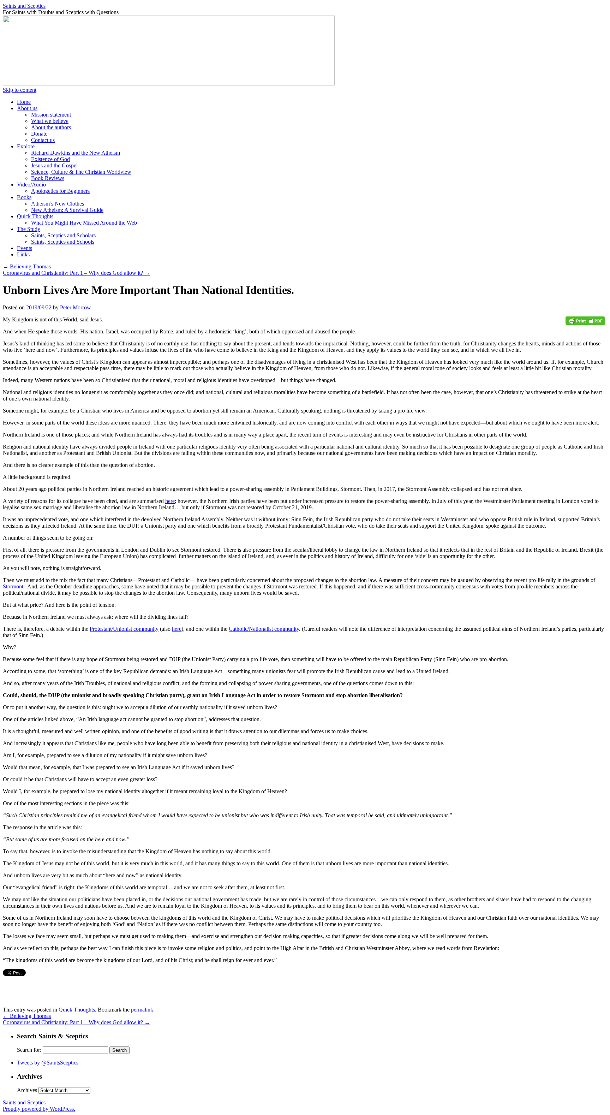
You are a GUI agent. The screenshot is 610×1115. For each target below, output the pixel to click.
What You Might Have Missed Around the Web (84, 223)
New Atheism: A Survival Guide (67, 210)
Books (24, 197)
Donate (39, 134)
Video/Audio (31, 185)
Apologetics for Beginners (60, 191)
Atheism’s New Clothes (57, 204)
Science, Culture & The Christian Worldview (81, 172)
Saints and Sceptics (24, 6)
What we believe (49, 121)
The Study (28, 229)
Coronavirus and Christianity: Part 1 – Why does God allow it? (76, 273)
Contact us (43, 140)
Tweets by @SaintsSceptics (47, 1063)
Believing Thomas (27, 266)
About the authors (51, 127)
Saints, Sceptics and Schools (62, 242)
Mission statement (51, 115)
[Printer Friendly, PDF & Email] (586, 323)
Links (23, 254)
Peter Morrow (75, 307)
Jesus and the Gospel (54, 165)
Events (24, 248)
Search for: (29, 1050)
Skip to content (19, 90)
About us (27, 108)
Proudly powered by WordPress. (39, 1109)
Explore (26, 146)
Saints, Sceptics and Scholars (63, 235)
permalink (142, 1010)
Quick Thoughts (35, 216)
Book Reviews (47, 178)
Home (24, 102)
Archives (27, 1090)
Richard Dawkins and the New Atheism (75, 153)
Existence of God (50, 159)
